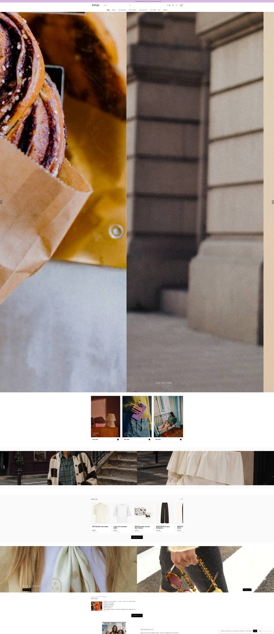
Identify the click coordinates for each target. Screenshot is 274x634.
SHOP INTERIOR (132, 10)
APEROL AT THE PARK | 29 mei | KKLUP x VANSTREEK (119, 601)
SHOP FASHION (122, 10)
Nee (260, 631)
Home (108, 10)
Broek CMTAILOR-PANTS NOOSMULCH (163, 527)
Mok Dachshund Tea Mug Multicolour (142, 527)
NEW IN (113, 10)
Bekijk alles (136, 615)
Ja (255, 631)
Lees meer (106, 611)
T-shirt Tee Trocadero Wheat (120, 527)
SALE (159, 10)
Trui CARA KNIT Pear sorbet (100, 526)
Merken (165, 10)
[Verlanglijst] (176, 5)
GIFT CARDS (153, 10)
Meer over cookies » (267, 631)
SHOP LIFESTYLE (143, 10)
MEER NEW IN (136, 537)
